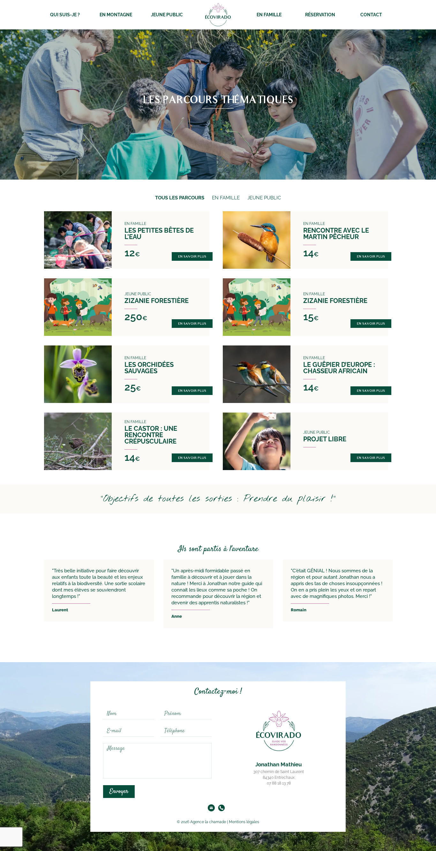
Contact (371, 14)
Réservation (320, 14)
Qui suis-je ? (65, 14)
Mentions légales (244, 822)
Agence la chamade (207, 822)
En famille (269, 14)
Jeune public (167, 14)
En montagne (116, 14)
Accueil (218, 14)
